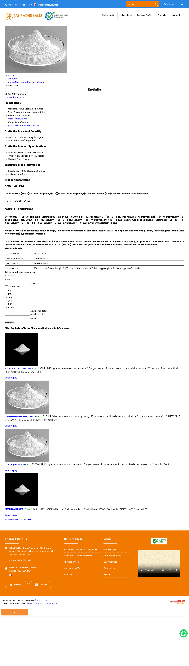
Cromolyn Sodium (15, 464)
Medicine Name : (154, 464)
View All (68, 574)
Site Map (107, 574)
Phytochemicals (72, 561)
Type (10, 155)
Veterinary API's (72, 568)
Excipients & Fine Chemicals (78, 555)
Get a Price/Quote (14, 97)
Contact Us (176, 15)
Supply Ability (15, 170)
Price (10, 140)
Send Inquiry (33, 125)
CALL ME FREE (25, 519)
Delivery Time (15, 174)
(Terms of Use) (41, 600)
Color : (147, 368)
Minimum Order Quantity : (75, 368)
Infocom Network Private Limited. (43, 603)
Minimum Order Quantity (20, 137)
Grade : (127, 368)
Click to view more (17, 118)
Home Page (127, 15)
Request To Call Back (16, 125)
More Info (161, 15)
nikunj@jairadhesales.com (48, 5)
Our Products (108, 15)
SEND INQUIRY (11, 519)
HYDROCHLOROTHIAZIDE (18, 368)
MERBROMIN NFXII (14, 509)
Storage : (30, 371)
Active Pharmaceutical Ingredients (82, 549)
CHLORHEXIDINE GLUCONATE (20, 416)
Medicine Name (16, 152)
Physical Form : (102, 368)
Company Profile (144, 15)
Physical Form (15, 159)
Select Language (169, 4)
